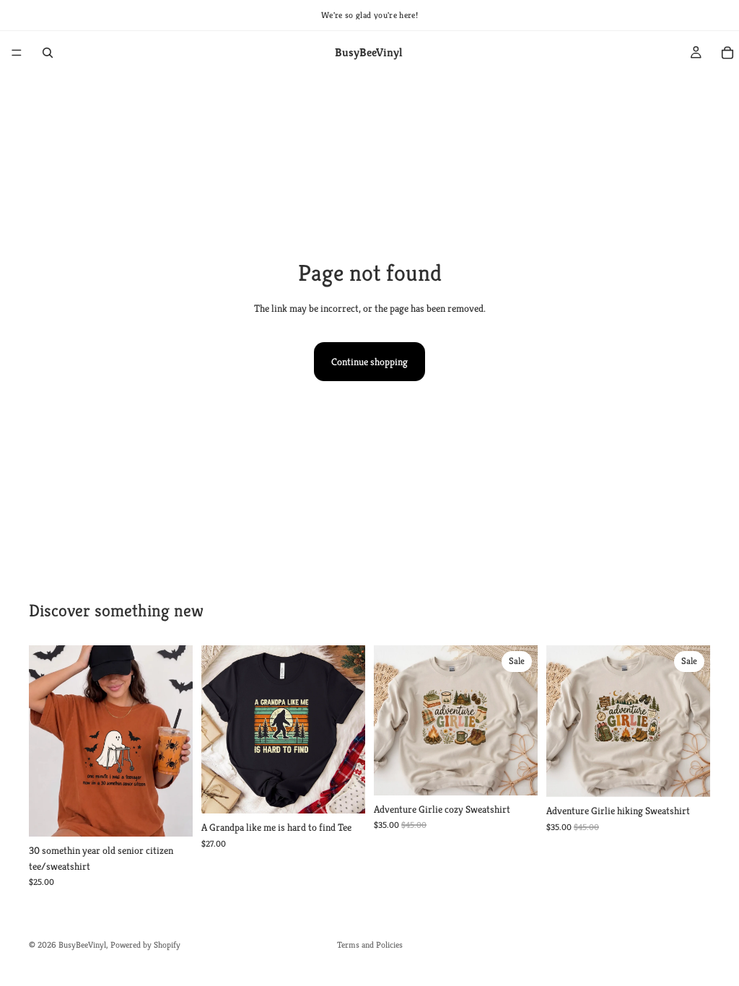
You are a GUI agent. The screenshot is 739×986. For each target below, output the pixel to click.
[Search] (48, 53)
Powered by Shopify (145, 944)
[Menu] (16, 52)
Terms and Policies (370, 944)
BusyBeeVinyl (82, 944)
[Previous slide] (45, 740)
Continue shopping (369, 361)
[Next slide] (177, 740)
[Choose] (170, 814)
